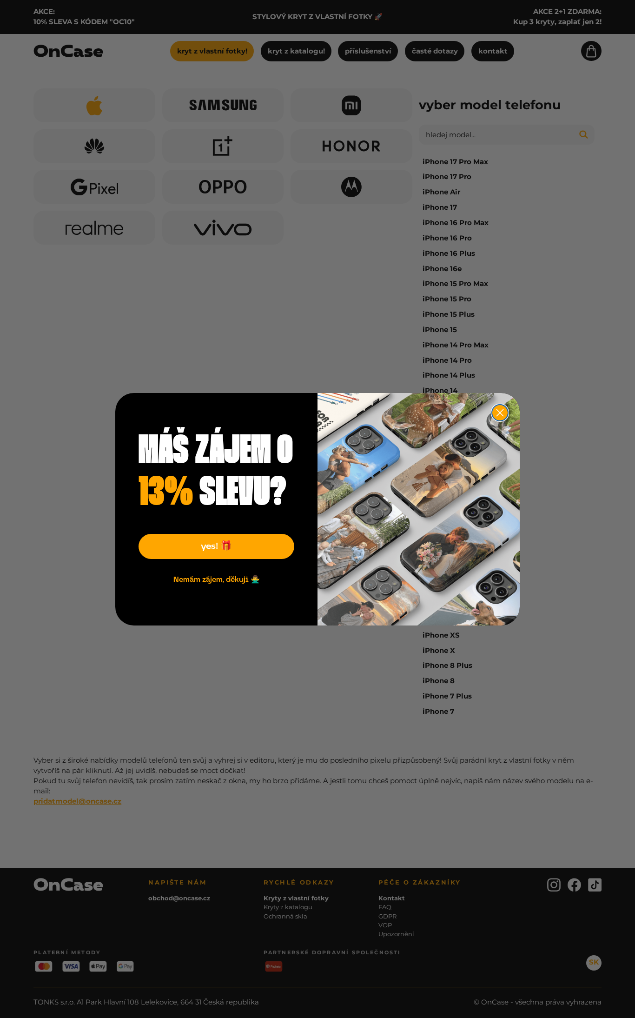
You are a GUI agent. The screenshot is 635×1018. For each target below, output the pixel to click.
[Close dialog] (500, 413)
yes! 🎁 (216, 546)
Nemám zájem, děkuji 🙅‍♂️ (216, 580)
